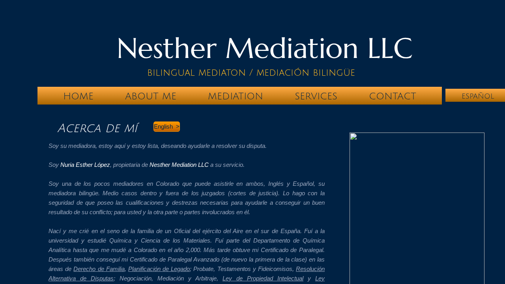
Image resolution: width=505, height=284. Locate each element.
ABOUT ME (150, 96)
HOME (78, 96)
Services (316, 96)
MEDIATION (235, 96)
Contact (392, 96)
